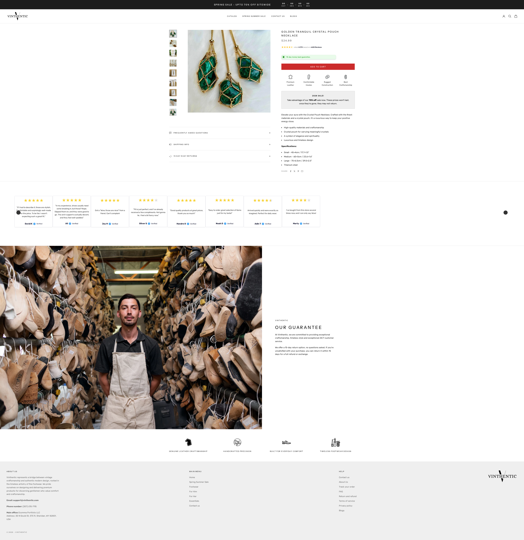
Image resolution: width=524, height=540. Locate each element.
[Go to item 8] (173, 102)
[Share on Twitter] (294, 171)
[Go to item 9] (173, 112)
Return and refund (348, 496)
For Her (192, 496)
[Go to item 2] (173, 43)
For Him (193, 491)
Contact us (278, 16)
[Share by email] (302, 171)
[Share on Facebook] (291, 171)
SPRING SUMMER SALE (254, 16)
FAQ (341, 491)
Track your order (347, 487)
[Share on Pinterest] (298, 171)
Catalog (232, 16)
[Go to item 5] (173, 73)
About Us (343, 482)
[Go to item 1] (173, 34)
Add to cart (318, 67)
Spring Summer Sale (199, 482)
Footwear (193, 487)
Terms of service (347, 501)
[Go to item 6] (173, 83)
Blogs (293, 16)
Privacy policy (345, 506)
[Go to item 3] (173, 53)
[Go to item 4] (173, 63)
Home (192, 477)
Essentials (194, 501)
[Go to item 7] (173, 92)
